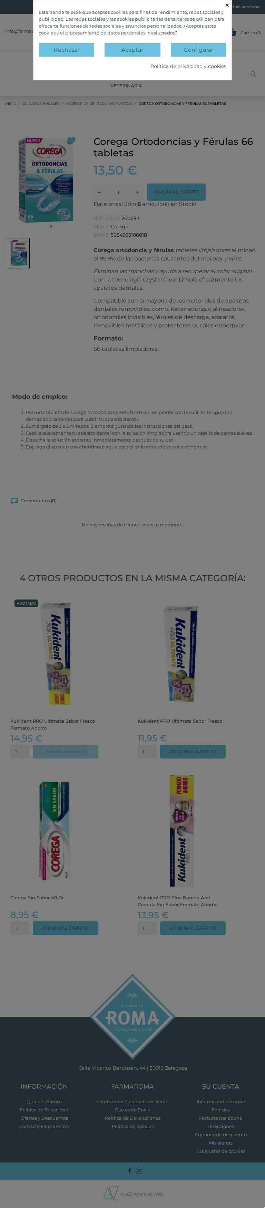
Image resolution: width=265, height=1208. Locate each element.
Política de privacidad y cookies (188, 66)
